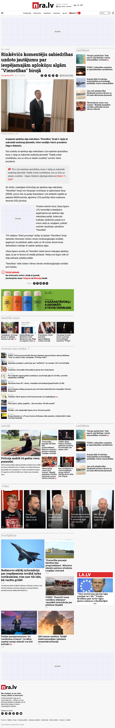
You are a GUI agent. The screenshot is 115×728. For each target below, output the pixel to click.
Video (5, 486)
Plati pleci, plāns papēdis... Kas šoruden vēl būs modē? (31, 403)
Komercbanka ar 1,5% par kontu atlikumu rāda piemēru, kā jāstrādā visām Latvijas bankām (39, 417)
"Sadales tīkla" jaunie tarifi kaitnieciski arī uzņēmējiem (31, 397)
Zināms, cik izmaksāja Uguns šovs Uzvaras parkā (29, 410)
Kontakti (68, 720)
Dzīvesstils (37, 13)
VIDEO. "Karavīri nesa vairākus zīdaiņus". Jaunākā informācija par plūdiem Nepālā (58, 601)
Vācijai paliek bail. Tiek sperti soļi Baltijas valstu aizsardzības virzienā (98, 57)
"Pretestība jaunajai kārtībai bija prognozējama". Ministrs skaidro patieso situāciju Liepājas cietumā (49, 447)
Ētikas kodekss (54, 720)
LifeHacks (56, 13)
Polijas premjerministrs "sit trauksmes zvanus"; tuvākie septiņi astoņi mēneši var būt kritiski (17, 640)
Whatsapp (38, 278)
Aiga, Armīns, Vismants (63, 6)
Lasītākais (82, 50)
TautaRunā (47, 13)
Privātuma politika (23, 720)
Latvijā (7, 49)
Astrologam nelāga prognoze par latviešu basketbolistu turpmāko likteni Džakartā (39, 390)
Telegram (26, 278)
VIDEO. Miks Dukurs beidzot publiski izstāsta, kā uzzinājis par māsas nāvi (65, 446)
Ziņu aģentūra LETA (7, 75)
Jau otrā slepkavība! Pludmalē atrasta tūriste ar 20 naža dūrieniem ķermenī (99, 93)
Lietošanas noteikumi (34, 720)
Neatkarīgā (27, 13)
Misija (15, 720)
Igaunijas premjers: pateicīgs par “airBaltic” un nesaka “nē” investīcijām (38, 363)
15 (57, 397)
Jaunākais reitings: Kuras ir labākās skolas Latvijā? (9, 337)
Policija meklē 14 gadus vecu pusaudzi (20, 459)
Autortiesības (45, 720)
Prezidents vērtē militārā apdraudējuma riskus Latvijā (45, 338)
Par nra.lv (3, 720)
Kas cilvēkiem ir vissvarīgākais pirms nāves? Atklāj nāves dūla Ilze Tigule (65, 472)
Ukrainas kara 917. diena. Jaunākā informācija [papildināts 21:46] (36, 383)
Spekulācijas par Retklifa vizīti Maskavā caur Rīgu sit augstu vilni (28, 338)
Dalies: (29, 283)
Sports (64, 13)
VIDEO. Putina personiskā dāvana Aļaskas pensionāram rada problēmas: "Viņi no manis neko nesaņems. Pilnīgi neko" (39, 356)
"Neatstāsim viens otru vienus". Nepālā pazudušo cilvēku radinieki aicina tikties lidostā (99, 105)
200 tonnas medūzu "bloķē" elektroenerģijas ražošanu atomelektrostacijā (52, 639)
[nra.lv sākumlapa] (43, 5)
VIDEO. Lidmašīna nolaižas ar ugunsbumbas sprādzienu (100, 68)
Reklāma (9, 720)
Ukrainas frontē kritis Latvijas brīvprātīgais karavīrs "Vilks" (64, 338)
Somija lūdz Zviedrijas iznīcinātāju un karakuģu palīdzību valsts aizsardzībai (100, 81)
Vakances (62, 720)
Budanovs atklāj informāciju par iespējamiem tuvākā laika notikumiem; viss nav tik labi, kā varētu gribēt (21, 575)
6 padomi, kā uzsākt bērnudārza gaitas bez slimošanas (31, 370)
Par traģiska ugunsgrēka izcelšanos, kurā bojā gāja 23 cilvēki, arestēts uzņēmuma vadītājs (38, 377)
